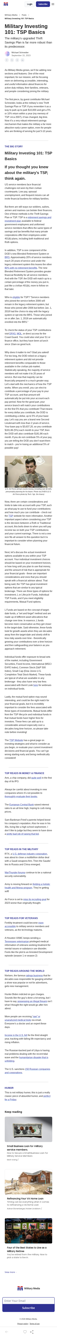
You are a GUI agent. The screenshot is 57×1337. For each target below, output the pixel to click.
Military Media (11, 15)
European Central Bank (21, 804)
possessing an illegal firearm (32, 1001)
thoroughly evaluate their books (21, 796)
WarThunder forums (15, 872)
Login (29, 4)
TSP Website (16, 740)
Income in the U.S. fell (16, 1035)
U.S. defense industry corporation (30, 854)
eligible (16, 297)
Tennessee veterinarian (17, 941)
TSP (10, 516)
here (35, 685)
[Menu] (53, 3)
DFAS (12, 333)
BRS (7, 257)
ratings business (34, 975)
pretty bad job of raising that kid (23, 834)
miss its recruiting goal (34, 899)
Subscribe (43, 4)
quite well (36, 778)
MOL (19, 333)
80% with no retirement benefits (21, 268)
